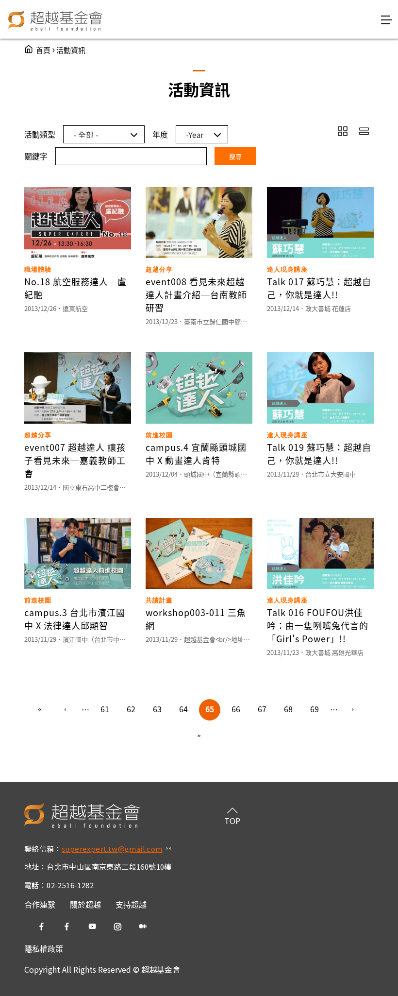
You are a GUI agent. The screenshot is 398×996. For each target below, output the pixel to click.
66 (236, 709)
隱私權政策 (43, 948)
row (364, 131)
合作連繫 (39, 904)
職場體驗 (37, 269)
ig (117, 926)
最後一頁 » (199, 736)
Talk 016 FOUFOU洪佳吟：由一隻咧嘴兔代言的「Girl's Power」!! (317, 625)
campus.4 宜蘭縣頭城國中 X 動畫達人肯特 (196, 453)
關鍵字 (36, 156)
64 (183, 709)
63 (157, 709)
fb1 (42, 926)
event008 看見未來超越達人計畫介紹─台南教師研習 (196, 294)
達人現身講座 (287, 269)
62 (131, 709)
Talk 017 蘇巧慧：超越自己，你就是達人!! (319, 288)
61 (104, 709)
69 (314, 709)
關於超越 (85, 904)
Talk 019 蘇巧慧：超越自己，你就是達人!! (319, 453)
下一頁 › (353, 710)
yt (92, 926)
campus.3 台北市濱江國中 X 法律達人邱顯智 (74, 619)
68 (288, 709)
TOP (232, 820)
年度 (160, 134)
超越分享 (159, 269)
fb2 (67, 926)
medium (142, 926)
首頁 (43, 50)
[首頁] (55, 20)
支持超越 (131, 904)
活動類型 (39, 134)
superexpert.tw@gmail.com (116, 848)
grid (342, 131)
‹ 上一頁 (66, 710)
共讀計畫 (159, 600)
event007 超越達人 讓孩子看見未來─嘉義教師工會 (75, 460)
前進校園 (159, 435)
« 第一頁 (39, 710)
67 (262, 709)
